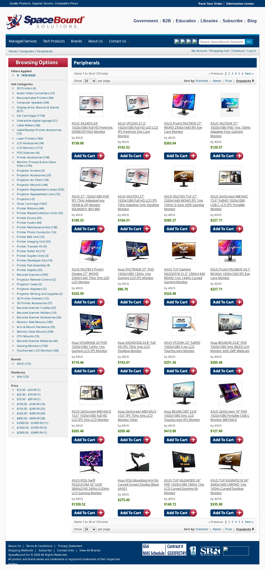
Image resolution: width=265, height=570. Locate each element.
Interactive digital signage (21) (37, 120)
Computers (26, 51)
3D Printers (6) (26, 88)
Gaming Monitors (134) (32, 346)
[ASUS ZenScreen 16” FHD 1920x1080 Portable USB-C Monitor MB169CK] (230, 404)
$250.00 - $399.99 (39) (31, 413)
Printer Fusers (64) (29, 222)
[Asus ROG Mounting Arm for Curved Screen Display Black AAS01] (137, 472)
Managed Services (23, 41)
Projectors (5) (26, 199)
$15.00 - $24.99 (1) (28, 390)
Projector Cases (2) (29, 284)
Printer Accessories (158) (33, 157)
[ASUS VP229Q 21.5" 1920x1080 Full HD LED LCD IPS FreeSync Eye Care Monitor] (137, 116)
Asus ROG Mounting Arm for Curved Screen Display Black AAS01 (138, 484)
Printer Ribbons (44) (30, 208)
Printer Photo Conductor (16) (36, 232)
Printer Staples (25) (29, 270)
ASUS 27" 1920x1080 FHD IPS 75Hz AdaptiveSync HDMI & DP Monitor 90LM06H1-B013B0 (90, 202)
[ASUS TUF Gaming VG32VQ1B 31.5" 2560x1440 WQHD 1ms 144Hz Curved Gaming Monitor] (184, 262)
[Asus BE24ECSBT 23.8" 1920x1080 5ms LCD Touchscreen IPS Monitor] (184, 404)
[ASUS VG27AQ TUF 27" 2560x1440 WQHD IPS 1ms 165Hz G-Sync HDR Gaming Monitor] (184, 189)
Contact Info (65, 550)
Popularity (243, 81)
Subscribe (233, 21)
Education (186, 21)
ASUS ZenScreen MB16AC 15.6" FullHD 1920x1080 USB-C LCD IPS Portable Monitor (229, 202)
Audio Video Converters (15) (36, 93)
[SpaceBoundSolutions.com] (46, 30)
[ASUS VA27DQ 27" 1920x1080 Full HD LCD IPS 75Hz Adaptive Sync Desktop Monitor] (137, 189)
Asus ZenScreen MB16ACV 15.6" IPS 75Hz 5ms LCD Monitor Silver (137, 415)
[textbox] (223, 42)
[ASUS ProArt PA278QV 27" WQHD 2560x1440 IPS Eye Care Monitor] (184, 116)
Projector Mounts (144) (32, 185)
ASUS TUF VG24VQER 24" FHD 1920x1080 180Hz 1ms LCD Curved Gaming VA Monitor (184, 486)
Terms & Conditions (39, 546)
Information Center (240, 3)
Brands (76, 41)
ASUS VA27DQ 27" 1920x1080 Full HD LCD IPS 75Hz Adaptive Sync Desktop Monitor (138, 202)
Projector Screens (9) (31, 170)
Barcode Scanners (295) (32, 274)
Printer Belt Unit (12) (30, 237)
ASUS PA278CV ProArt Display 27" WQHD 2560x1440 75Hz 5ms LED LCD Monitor (90, 275)
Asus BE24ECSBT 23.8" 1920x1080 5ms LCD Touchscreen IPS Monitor (182, 415)
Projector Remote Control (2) (36, 279)
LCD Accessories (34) (30, 143)
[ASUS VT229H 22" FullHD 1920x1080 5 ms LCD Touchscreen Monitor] (184, 335)
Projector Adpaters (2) (31, 289)
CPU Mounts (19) (28, 336)
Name (217, 81)
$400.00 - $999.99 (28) (31, 418)
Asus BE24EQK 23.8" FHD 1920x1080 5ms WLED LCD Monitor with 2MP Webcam (229, 346)
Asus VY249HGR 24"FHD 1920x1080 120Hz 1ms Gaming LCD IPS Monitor (89, 346)
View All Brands (89, 550)
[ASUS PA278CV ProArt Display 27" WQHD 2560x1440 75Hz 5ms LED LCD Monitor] (91, 262)
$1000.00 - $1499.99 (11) (32, 423)
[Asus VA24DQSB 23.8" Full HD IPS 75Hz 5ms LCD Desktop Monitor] (137, 335)
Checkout (238, 51)
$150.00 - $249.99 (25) (31, 409)
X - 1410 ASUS (26, 75)
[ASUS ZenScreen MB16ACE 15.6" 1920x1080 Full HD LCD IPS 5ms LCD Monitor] (91, 404)
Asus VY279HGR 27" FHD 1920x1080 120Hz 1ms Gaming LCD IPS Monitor (136, 273)
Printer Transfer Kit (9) (32, 246)
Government (146, 21)
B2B (167, 21)
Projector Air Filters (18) (33, 180)
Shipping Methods (20, 550)
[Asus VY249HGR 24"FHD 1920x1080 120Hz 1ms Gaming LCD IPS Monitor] (91, 335)
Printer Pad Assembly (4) (33, 265)
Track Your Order (210, 3)
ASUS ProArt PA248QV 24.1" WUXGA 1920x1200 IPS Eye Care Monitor (230, 273)
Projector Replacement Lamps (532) (40, 189)
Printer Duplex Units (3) (32, 256)
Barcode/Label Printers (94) (35, 98)
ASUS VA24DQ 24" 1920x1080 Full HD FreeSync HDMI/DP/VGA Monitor (92, 127)
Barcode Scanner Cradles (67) (36, 308)
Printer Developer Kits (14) (34, 260)
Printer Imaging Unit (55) (33, 241)
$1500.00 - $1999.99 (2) (32, 427)
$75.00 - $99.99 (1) (28, 399)
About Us (95, 41)
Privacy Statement (70, 546)
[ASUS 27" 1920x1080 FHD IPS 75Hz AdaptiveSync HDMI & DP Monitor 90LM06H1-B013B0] (91, 189)
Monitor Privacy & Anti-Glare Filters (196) (36, 163)
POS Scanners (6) (28, 153)
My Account (199, 51)
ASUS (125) (24, 364)
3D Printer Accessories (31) (34, 303)
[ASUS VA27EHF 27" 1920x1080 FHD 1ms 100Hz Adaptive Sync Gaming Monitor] (229, 116)
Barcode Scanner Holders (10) (36, 313)
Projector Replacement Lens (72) (38, 194)
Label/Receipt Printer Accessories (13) (39, 131)
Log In (251, 51)
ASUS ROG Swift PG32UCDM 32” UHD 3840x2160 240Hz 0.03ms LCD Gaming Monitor (90, 486)
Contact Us (117, 41)
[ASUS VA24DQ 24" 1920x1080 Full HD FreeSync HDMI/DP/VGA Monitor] (91, 116)
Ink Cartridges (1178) (31, 116)
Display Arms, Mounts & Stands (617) (38, 109)
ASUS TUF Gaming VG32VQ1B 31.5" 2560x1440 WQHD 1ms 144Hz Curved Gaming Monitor (184, 275)
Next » (249, 73)
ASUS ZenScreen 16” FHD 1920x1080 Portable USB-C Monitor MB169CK (229, 415)
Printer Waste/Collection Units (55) (40, 213)
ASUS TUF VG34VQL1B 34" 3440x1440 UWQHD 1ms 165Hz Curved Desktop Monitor (229, 486)
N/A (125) (23, 376)
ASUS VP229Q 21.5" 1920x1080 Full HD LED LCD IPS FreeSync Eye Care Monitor (138, 129)
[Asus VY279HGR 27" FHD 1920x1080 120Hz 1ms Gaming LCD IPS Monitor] (137, 262)
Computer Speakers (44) (33, 102)
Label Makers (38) (28, 125)
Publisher (202, 81)
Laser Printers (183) (30, 138)
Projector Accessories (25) (34, 175)
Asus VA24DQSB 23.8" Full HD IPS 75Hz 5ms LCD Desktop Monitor (137, 346)
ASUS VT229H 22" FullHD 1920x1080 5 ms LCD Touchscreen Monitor (182, 346)
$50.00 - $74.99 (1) (28, 394)
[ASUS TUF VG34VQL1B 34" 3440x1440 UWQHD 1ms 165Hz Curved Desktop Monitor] (230, 472)
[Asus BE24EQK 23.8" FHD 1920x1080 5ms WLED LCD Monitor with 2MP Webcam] (230, 335)
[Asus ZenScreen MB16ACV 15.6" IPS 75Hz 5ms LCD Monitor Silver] (137, 404)
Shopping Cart (220, 51)
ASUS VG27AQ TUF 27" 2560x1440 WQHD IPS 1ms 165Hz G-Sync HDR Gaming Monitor (184, 202)
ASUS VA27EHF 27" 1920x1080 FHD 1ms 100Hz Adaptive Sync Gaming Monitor (230, 129)
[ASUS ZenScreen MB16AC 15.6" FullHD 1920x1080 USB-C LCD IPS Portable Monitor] (230, 189)
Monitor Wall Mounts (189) (35, 322)
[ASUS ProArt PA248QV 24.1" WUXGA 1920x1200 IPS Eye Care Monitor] (230, 262)
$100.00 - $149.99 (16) (31, 404)
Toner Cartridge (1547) (32, 204)
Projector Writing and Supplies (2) (39, 294)
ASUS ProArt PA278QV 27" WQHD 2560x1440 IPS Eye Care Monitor (183, 127)
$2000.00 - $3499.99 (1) (32, 432)
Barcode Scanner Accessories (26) (39, 317)
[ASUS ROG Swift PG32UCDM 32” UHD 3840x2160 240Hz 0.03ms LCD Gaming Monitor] (91, 472)
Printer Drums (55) (29, 218)
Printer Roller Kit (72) (31, 251)
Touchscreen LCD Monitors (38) (37, 350)
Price (228, 81)
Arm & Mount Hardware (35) (36, 327)
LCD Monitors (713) (29, 148)
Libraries (209, 21)
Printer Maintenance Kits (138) (37, 227)
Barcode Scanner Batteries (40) (37, 341)
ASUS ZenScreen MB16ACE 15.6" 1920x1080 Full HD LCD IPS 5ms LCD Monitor (91, 415)
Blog (252, 21)
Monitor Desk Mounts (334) (35, 331)
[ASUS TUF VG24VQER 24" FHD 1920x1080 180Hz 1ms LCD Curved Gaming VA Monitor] (184, 472)
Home (13, 51)
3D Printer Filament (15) (33, 298)
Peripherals (45, 51)
